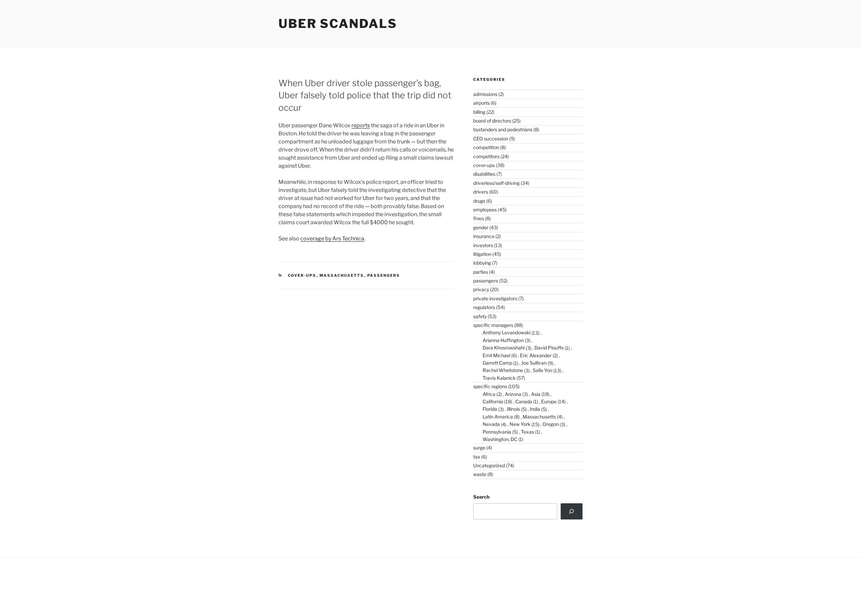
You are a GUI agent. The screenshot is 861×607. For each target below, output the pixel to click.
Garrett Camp (497, 363)
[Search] (572, 511)
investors (483, 245)
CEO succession (490, 138)
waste (479, 474)
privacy (481, 289)
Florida (490, 409)
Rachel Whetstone (503, 370)
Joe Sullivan (534, 363)
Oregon (550, 424)
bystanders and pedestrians (502, 129)
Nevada (491, 424)
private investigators (495, 298)
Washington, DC (500, 439)
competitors (486, 156)
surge (479, 447)
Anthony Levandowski (506, 332)
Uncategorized (489, 465)
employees (485, 209)
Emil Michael (496, 355)
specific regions (490, 386)
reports (360, 125)
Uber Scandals (337, 23)
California (493, 401)
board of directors (492, 121)
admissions (485, 94)
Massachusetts (342, 275)
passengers (383, 275)
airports (481, 103)
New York (520, 424)
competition (486, 147)
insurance (483, 236)
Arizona (513, 394)
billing (479, 112)
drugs (479, 201)
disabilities (484, 174)
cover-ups (302, 275)
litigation (482, 254)
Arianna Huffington (503, 340)
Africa (489, 394)
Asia (535, 394)
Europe (549, 401)
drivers (480, 192)
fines (478, 218)
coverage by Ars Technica (332, 238)
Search (481, 497)
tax (476, 457)
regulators (484, 307)
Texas (527, 432)
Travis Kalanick (499, 378)
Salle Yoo (542, 370)
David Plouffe (549, 347)
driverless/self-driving (496, 183)
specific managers (493, 325)
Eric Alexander (536, 355)
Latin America (498, 416)
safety (480, 316)
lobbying (482, 263)
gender (480, 227)
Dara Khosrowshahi (504, 347)
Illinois (513, 409)
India (535, 409)
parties (480, 272)
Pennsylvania (497, 432)
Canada (523, 401)
